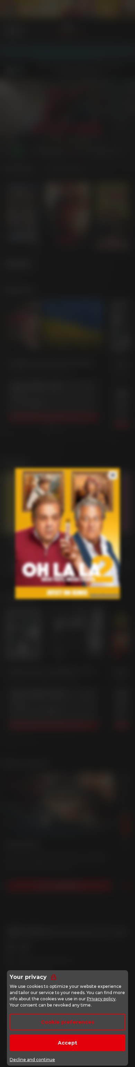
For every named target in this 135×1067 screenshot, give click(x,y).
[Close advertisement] (112, 475)
